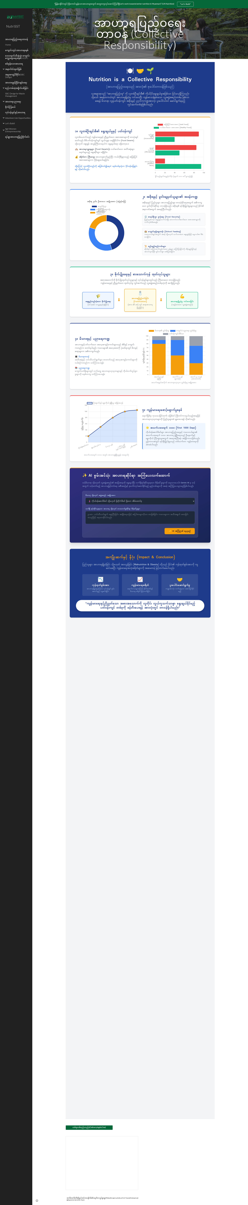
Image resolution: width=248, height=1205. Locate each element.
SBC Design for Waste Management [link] (15, 94)
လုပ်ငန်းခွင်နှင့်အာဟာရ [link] (15, 112)
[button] (37, 1200)
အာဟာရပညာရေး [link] (13, 101)
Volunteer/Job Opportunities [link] (18, 118)
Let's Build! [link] (10, 123)
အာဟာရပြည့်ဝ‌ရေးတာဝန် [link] (16, 39)
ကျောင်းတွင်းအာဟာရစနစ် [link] (16, 50)
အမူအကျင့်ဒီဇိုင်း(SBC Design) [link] (15, 75)
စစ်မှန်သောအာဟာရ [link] (14, 63)
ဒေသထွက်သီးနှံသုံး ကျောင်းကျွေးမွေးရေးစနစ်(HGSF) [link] (17, 56)
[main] (140, 33)
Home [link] (8, 44)
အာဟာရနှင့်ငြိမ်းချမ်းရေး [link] (16, 82)
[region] (124, 4)
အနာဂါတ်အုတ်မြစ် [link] (13, 69)
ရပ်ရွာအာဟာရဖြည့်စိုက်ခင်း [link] (17, 137)
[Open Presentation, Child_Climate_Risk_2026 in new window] (133, 1139)
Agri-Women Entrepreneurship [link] (13, 130)
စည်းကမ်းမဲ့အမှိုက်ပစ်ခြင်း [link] (16, 88)
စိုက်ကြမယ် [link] (10, 107)
